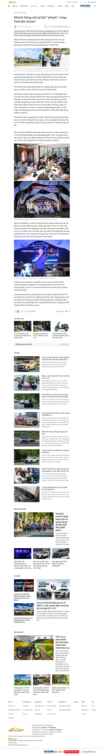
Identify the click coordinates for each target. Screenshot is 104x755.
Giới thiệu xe (85, 710)
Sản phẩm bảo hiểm (64, 706)
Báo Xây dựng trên (24, 311)
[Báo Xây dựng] (85, 6)
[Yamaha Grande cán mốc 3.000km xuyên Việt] (42, 326)
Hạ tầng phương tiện (14, 710)
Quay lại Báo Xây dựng (89, 751)
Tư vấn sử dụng (51, 706)
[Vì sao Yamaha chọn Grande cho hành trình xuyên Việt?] (22, 326)
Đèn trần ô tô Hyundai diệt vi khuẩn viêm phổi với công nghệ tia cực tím (22, 564)
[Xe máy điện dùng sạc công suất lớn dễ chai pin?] (27, 494)
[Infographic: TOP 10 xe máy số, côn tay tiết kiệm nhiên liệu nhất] (22, 679)
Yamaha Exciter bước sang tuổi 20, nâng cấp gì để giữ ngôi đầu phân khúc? (62, 522)
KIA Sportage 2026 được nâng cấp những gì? (59, 563)
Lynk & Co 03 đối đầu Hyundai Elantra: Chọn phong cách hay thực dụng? (22, 597)
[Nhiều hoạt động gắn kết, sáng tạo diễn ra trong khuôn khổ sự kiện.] (42, 162)
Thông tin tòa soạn (72, 752)
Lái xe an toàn (51, 714)
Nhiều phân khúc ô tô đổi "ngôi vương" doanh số (60, 690)
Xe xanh (60, 6)
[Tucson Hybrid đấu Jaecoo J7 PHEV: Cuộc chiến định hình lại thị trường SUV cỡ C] (53, 589)
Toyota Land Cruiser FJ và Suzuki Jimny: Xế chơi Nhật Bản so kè (23, 620)
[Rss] (63, 752)
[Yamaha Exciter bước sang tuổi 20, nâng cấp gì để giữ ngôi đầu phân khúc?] (34, 524)
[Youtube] (59, 752)
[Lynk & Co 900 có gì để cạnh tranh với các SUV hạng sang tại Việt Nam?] (41, 553)
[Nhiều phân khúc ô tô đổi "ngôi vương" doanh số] (60, 679)
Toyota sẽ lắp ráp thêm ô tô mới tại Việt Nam (55, 451)
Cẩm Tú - (21, 26)
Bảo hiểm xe (51, 6)
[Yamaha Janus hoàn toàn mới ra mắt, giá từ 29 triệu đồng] (61, 326)
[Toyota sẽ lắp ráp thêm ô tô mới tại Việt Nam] (27, 457)
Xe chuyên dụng (27, 710)
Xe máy (25, 714)
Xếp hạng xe (18, 632)
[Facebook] (56, 752)
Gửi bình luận (64, 344)
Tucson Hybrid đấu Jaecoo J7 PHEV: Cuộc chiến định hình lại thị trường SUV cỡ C (53, 605)
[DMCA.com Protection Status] (12, 739)
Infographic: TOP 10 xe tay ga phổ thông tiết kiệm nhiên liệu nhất (41, 691)
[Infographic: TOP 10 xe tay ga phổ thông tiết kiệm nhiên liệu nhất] (41, 679)
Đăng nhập (93, 2)
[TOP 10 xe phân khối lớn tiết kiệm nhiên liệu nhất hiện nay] (34, 647)
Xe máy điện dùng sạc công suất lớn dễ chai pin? (54, 488)
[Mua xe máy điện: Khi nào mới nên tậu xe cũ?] (27, 383)
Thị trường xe (24, 6)
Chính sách (11, 706)
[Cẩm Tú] (15, 26)
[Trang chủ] (9, 6)
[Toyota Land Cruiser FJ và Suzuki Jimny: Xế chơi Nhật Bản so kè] (24, 609)
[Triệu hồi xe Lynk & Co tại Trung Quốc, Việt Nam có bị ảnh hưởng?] (27, 401)
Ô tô (93, 706)
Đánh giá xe (34, 6)
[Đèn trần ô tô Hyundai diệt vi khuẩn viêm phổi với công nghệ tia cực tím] (22, 553)
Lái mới (43, 6)
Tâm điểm (11, 718)
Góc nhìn (10, 714)
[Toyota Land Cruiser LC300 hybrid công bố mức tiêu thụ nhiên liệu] (27, 364)
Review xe (84, 706)
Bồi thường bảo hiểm (65, 710)
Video (67, 6)
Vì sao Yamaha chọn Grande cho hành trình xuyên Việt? (22, 336)
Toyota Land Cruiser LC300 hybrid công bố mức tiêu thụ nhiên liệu (55, 358)
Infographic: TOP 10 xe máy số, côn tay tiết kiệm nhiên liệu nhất (22, 691)
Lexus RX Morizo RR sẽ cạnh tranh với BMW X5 (55, 414)
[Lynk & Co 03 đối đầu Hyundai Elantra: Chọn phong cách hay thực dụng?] (24, 585)
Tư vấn (83, 714)
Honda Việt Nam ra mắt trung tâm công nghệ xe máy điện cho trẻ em (55, 470)
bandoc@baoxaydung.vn (20, 745)
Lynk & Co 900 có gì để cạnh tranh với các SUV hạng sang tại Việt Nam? (41, 564)
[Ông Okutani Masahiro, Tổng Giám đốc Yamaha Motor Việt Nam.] (42, 258)
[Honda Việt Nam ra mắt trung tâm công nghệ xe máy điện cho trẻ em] (27, 476)
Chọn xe (49, 710)
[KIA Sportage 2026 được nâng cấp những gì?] (60, 553)
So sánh (17, 576)
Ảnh (72, 6)
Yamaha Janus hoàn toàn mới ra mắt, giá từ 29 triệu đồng (60, 336)
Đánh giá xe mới (20, 13)
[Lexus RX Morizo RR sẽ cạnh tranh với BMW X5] (27, 420)
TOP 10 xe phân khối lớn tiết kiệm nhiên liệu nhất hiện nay (63, 642)
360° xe (14, 6)
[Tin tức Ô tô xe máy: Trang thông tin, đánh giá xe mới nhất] (12, 2)
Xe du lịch (26, 706)
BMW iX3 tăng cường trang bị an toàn (55, 433)
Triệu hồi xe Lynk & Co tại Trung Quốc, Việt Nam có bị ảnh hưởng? (55, 395)
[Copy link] (69, 311)
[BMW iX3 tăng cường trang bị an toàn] (27, 438)
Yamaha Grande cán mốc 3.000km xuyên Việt (40, 336)
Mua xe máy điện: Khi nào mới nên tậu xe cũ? (56, 377)
